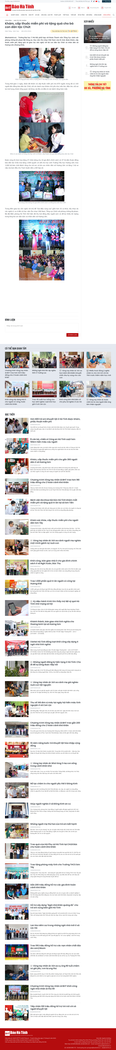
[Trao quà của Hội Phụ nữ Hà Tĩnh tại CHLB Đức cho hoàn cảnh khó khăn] (17, 851)
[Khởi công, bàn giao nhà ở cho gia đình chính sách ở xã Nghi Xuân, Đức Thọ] (17, 567)
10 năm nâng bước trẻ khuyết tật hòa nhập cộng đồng (55, 744)
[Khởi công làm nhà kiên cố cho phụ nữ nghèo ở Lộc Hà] (71, 389)
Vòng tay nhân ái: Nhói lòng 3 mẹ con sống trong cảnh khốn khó (53, 764)
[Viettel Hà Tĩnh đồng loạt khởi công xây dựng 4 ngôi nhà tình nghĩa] (17, 648)
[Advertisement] (41, 295)
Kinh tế (31, 15)
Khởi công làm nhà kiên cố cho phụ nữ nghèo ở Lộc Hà (70, 400)
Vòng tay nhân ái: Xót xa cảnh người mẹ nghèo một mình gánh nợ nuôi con (55, 542)
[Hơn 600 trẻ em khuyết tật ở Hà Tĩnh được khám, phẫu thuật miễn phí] (17, 426)
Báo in (83, 7)
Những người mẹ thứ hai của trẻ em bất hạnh (53, 824)
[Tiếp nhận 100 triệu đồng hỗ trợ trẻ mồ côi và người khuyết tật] (17, 1013)
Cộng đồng (107, 15)
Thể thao (66, 15)
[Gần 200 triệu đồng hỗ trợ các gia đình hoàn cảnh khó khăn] (17, 891)
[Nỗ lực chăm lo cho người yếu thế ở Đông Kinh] (17, 790)
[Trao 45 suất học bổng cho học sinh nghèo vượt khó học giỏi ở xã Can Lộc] (44, 389)
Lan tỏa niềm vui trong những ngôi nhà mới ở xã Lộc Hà (54, 926)
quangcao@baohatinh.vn (94, 1047)
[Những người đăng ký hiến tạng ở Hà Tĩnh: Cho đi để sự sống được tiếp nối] (17, 669)
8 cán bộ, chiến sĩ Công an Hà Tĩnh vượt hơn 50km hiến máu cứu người (52, 440)
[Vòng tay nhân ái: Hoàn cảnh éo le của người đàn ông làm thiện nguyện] (99, 389)
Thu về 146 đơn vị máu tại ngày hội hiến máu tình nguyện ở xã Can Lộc (55, 703)
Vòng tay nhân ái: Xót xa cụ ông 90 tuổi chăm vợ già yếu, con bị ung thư (54, 967)
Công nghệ (97, 15)
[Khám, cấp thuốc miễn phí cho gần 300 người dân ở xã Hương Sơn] (17, 466)
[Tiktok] (94, 1)
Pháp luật (57, 15)
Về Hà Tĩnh (81, 15)
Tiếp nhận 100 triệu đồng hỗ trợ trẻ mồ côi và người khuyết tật (53, 1007)
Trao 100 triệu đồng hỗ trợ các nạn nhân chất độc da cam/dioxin (55, 947)
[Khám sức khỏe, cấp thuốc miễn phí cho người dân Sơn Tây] (17, 527)
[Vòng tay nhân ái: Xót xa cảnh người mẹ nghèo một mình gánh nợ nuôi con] (17, 547)
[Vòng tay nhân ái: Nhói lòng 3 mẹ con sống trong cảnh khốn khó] (17, 770)
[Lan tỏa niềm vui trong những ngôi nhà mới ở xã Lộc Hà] (17, 932)
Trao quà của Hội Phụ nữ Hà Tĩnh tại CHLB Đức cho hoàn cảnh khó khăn (53, 845)
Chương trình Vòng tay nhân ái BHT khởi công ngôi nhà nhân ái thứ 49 (53, 987)
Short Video (15, 15)
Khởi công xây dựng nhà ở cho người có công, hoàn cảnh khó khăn (15, 401)
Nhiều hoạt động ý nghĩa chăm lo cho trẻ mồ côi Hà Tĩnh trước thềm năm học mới (99, 372)
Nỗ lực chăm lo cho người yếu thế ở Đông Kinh (53, 783)
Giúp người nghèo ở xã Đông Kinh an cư (50, 804)
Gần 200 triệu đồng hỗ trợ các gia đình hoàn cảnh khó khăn (53, 886)
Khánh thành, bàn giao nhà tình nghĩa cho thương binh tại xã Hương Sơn (52, 623)
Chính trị (24, 15)
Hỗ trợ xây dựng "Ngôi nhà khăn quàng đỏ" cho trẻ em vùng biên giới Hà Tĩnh (54, 906)
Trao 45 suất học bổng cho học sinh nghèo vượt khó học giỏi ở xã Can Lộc (44, 401)
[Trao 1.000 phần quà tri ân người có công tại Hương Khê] (17, 588)
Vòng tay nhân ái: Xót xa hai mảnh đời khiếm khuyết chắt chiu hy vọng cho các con (70, 374)
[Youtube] (96, 1)
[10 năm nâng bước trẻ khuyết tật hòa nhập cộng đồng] (17, 750)
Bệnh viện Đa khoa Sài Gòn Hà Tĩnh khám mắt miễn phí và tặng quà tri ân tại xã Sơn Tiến (53, 501)
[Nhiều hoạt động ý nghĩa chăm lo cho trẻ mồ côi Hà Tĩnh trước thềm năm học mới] (99, 360)
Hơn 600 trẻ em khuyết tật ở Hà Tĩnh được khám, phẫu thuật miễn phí (99, 57)
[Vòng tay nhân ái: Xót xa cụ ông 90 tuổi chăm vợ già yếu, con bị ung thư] (17, 972)
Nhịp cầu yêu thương (20, 20)
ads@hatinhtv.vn (106, 1047)
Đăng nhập (107, 1)
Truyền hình (107, 7)
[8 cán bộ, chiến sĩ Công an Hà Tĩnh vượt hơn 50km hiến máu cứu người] (17, 446)
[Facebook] (91, 1)
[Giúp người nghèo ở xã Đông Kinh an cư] (17, 810)
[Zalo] (99, 1)
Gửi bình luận (72, 335)
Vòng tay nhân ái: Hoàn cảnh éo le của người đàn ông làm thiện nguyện (99, 74)
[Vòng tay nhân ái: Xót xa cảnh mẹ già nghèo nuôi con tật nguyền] (17, 689)
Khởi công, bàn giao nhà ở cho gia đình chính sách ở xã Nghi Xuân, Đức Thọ (53, 562)
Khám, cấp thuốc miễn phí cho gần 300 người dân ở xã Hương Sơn (53, 460)
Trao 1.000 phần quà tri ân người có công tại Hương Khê (52, 582)
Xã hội (37, 15)
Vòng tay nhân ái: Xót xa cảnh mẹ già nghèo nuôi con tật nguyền (54, 683)
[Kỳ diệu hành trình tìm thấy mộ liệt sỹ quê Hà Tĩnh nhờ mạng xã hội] (17, 608)
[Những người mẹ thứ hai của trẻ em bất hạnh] (17, 831)
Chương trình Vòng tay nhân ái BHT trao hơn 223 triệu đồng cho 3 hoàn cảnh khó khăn (16, 373)
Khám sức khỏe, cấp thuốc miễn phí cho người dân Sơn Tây (54, 521)
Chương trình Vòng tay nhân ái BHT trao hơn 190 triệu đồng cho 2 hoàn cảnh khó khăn (54, 481)
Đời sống (89, 15)
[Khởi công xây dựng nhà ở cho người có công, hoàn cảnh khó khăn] (17, 389)
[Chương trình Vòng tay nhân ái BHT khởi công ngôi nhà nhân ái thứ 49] (17, 993)
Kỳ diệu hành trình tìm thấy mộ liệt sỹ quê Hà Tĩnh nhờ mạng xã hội (100, 39)
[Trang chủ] (7, 15)
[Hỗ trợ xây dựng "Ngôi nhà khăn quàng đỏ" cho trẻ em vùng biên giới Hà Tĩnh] (17, 912)
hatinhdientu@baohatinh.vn (102, 1044)
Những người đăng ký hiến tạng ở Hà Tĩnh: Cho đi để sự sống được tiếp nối (100, 48)
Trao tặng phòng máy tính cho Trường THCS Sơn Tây (55, 866)
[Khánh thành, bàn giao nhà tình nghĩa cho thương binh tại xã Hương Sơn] (17, 628)
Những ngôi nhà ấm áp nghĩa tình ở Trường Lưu (98, 65)
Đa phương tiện (94, 7)
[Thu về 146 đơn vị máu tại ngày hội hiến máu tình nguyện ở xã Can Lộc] (17, 709)
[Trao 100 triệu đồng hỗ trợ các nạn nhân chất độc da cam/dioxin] (17, 952)
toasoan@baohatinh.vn (104, 1045)
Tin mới (74, 7)
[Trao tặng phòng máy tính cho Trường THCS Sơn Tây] (17, 871)
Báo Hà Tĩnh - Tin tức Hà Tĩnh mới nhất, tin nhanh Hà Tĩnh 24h (23, 8)
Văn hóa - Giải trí (46, 15)
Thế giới (73, 15)
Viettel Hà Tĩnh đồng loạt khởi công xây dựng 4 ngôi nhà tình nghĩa (54, 643)
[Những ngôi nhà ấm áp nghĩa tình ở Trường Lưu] (44, 360)
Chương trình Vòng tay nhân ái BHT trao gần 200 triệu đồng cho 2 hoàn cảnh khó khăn (55, 724)
